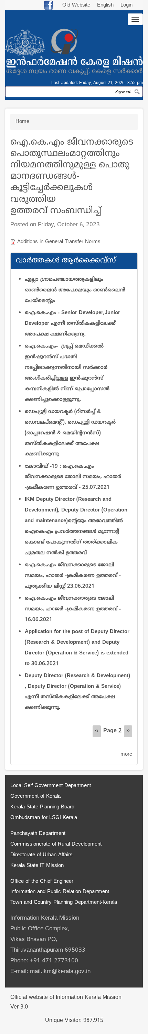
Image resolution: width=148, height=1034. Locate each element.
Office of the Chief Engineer (41, 881)
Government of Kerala (35, 796)
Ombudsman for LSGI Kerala (43, 818)
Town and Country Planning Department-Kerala (63, 902)
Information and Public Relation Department (59, 892)
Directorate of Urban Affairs (41, 855)
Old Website (76, 5)
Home (22, 121)
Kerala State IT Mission (37, 865)
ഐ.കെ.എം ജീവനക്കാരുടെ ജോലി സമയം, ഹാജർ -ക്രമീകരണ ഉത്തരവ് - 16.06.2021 (73, 609)
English (106, 5)
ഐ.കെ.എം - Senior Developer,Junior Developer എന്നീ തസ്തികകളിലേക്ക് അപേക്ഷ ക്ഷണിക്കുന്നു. (72, 324)
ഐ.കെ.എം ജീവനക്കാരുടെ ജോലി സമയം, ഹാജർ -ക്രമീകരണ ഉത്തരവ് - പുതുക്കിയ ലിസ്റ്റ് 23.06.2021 (73, 576)
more (126, 754)
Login (126, 5)
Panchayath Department (37, 833)
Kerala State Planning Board (42, 807)
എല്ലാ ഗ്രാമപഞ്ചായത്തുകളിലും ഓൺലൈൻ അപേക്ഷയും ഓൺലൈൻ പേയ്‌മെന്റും (75, 290)
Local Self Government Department (50, 786)
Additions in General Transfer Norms (59, 242)
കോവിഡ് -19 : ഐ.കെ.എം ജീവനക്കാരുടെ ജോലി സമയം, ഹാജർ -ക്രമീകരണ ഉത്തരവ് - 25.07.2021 (73, 477)
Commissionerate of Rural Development (56, 844)
